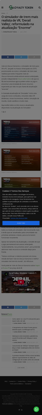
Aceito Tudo (21, 223)
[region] (21, 207)
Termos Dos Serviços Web (18, 218)
